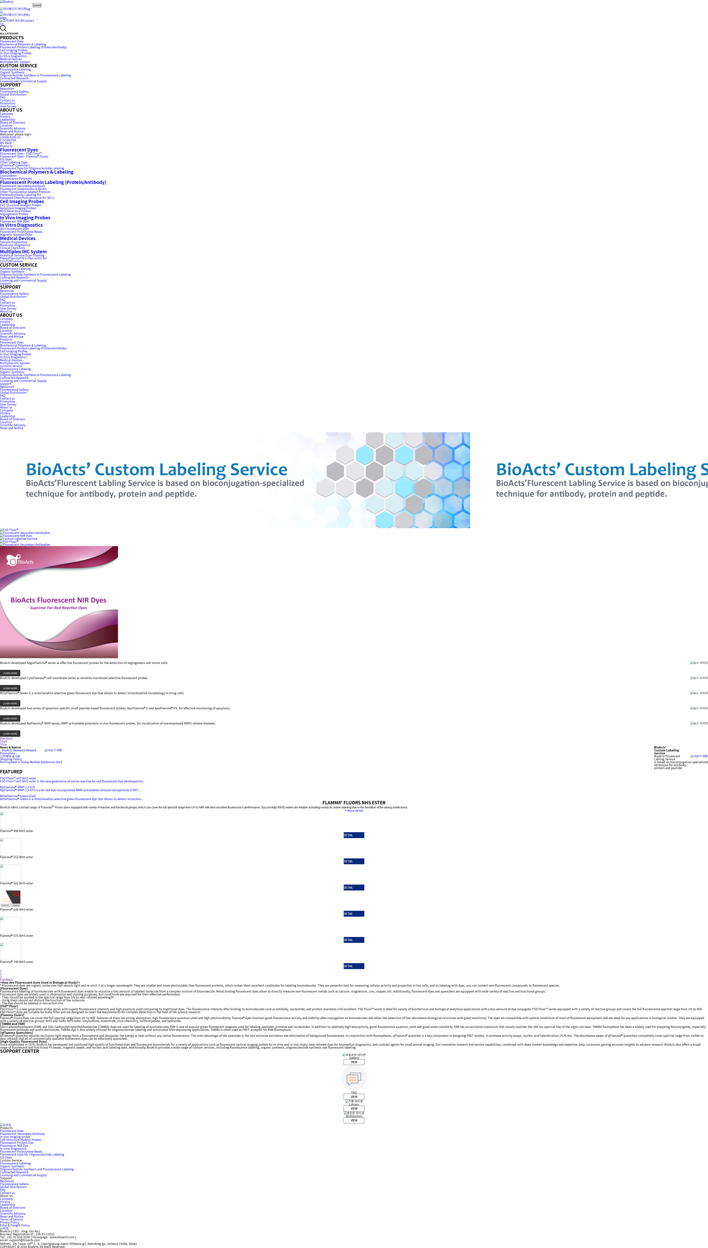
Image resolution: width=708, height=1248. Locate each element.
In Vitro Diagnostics (13, 56)
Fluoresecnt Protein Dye (16, 1142)
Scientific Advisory (12, 128)
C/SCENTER (8, 140)
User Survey (8, 106)
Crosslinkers (8, 175)
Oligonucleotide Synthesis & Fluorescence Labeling (35, 75)
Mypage (15, 16)
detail (348, 835)
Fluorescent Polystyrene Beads (21, 231)
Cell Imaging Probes (13, 50)
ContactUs (17, 22)
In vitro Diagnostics (13, 1148)
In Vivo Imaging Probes (15, 53)
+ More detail (354, 810)
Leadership (7, 119)
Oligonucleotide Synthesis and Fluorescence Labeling (37, 1169)
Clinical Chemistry (12, 248)
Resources (7, 88)
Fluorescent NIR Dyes (14, 221)
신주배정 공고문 (10, 756)
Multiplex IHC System (15, 62)
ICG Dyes (6, 159)
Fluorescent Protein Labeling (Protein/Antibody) (33, 47)
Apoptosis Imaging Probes (18, 208)
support (5, 283)
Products (6, 146)
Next (9, 738)
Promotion (7, 103)
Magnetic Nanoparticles (16, 234)
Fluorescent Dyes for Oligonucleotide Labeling (32, 168)
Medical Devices (11, 59)
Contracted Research (14, 78)
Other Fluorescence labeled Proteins (25, 191)
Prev (3, 738)
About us (6, 311)
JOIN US (15, 137)
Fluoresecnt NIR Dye (14, 1145)
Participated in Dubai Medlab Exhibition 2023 (31, 762)
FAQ (2, 97)
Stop (3, 744)
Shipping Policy (11, 759)
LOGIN (4, 137)
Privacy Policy (9, 1222)
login (15, 10)
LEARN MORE (10, 673)
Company (6, 113)
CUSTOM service (11, 261)
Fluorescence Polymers (16, 178)
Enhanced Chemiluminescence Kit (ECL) (27, 197)
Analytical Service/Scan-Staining (22, 255)
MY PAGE (6, 143)
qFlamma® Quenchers (15, 165)
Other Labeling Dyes (14, 162)
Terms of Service (11, 1219)
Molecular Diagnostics (15, 245)
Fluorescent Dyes (12, 41)
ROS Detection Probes (15, 211)
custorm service (11, 366)
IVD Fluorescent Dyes (14, 228)
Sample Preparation (13, 242)
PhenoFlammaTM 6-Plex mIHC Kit (23, 258)
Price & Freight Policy (15, 1225)
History (5, 116)
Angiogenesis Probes (14, 214)
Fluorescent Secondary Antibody (22, 186)
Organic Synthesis (12, 72)
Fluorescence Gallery (14, 91)
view (354, 1062)
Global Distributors (13, 94)
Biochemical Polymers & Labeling (23, 44)
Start (3, 741)
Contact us (7, 100)
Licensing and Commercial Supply (23, 81)
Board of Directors (12, 122)
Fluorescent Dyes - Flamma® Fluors (24, 156)
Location (6, 125)
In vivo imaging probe (15, 1136)
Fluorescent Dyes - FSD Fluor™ (21, 153)
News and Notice (11, 131)
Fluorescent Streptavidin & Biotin (23, 189)
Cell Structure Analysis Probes (20, 205)
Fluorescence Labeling (15, 69)
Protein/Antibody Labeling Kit (20, 194)
